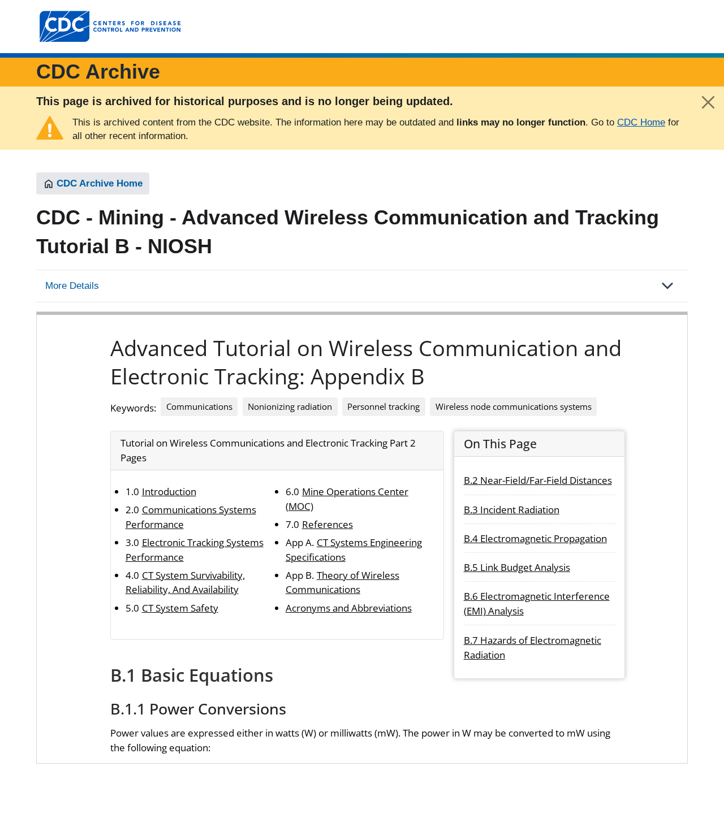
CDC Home (641, 122)
